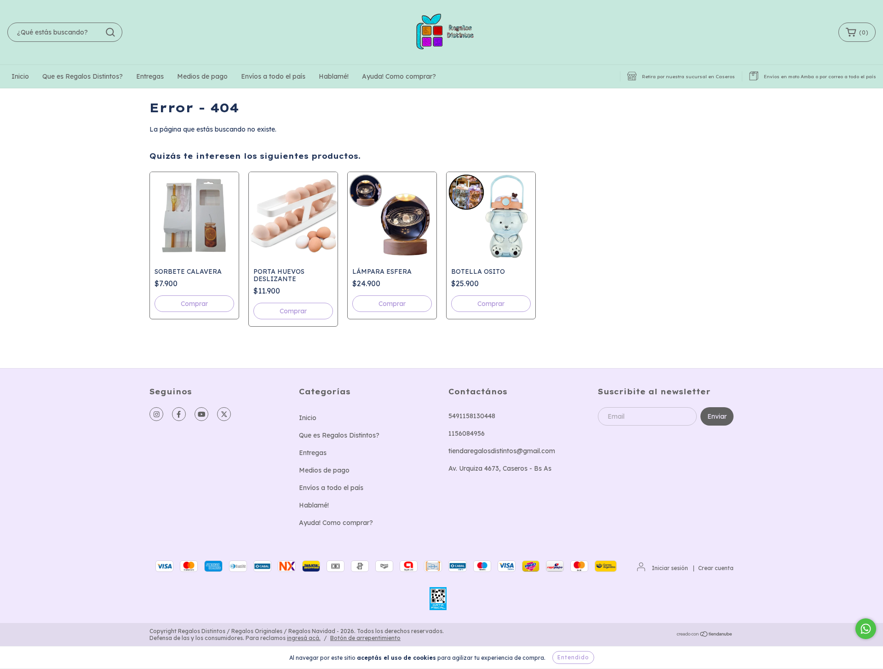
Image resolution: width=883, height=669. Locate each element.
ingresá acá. (304, 637)
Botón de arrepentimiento (365, 637)
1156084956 (466, 433)
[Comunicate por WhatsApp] (865, 628)
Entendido (573, 657)
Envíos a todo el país (273, 76)
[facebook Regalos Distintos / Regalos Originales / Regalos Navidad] (179, 414)
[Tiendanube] (705, 634)
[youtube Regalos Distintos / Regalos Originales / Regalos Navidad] (201, 414)
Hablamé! (334, 76)
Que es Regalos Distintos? (82, 76)
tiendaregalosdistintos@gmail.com (501, 451)
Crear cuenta (716, 568)
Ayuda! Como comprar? (399, 76)
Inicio (20, 76)
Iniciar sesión (670, 568)
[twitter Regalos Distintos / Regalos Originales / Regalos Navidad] (224, 414)
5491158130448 (471, 416)
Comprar (392, 304)
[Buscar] (110, 32)
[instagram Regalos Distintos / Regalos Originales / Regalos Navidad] (156, 414)
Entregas (150, 76)
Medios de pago (202, 76)
